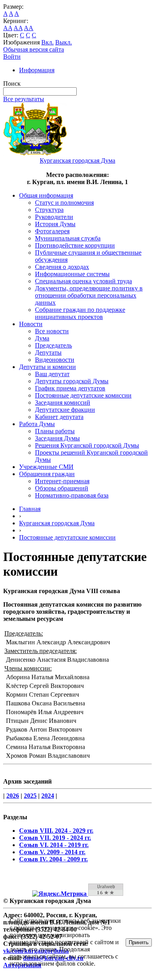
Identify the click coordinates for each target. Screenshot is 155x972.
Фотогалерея (52, 231)
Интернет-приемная (62, 481)
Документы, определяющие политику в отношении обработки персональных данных (89, 295)
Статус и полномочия (64, 202)
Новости (31, 324)
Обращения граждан (47, 474)
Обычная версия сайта (33, 49)
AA (7, 28)
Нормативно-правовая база (71, 495)
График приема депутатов (70, 388)
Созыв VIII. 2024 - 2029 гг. (56, 830)
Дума (42, 338)
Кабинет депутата (59, 416)
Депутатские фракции (65, 409)
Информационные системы (72, 274)
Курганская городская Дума (57, 523)
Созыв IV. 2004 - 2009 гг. (53, 859)
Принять (139, 942)
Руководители (54, 216)
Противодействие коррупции (75, 245)
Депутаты (48, 352)
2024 (47, 795)
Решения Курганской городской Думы (87, 445)
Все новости (52, 331)
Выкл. (63, 42)
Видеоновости (54, 359)
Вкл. (47, 42)
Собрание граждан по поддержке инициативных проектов (80, 313)
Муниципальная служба (68, 238)
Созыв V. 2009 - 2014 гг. (52, 852)
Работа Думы (37, 424)
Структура (49, 209)
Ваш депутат (52, 374)
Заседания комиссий (62, 402)
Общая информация (46, 195)
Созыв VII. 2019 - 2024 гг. (55, 837)
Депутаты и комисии (47, 366)
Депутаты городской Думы (71, 381)
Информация (36, 70)
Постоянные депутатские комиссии (83, 395)
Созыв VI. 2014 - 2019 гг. (54, 844)
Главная (30, 508)
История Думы (55, 224)
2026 (12, 795)
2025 (30, 795)
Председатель (53, 345)
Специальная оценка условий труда (83, 281)
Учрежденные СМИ (46, 466)
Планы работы (55, 431)
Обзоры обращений (61, 488)
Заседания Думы (57, 438)
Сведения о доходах (62, 266)
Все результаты (23, 99)
